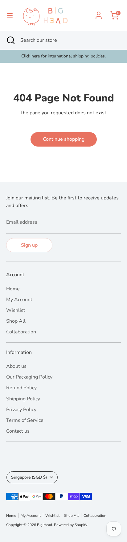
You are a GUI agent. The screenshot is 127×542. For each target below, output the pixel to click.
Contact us (18, 431)
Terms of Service (24, 420)
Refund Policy (21, 387)
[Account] (98, 13)
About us (16, 366)
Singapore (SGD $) (29, 477)
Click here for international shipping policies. (63, 56)
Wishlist (15, 310)
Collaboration (21, 331)
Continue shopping (63, 139)
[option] (63, 56)
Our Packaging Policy (29, 377)
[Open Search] (10, 40)
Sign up (29, 245)
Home (13, 288)
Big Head (44, 524)
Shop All (16, 321)
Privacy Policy (21, 409)
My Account (19, 299)
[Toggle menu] (10, 15)
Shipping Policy (23, 398)
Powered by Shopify (70, 524)
